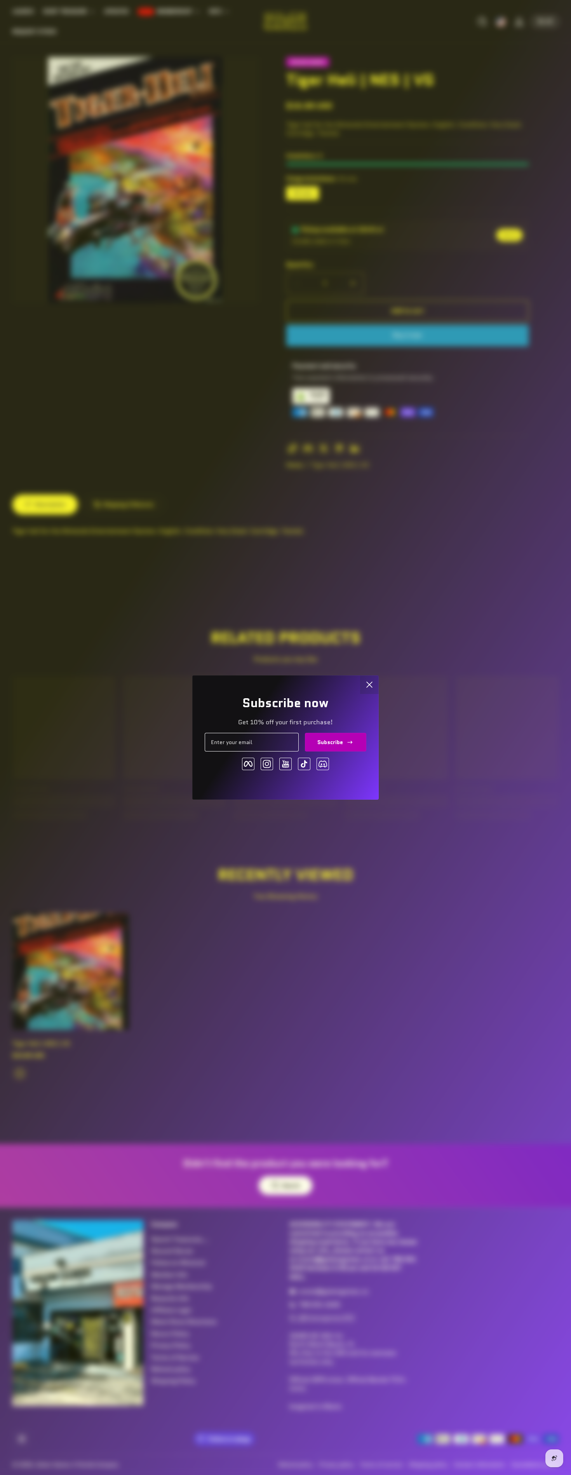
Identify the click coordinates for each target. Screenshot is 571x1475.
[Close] (369, 684)
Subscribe (330, 742)
